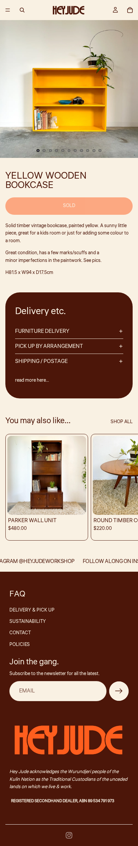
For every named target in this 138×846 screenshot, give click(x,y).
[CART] (130, 10)
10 (94, 151)
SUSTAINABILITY (27, 621)
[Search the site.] (22, 10)
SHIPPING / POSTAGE (41, 361)
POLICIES (19, 644)
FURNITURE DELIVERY (42, 331)
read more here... (32, 380)
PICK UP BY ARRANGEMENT (49, 346)
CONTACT (20, 633)
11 (100, 151)
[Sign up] (119, 691)
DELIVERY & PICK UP (32, 610)
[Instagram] (69, 835)
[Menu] (7, 10)
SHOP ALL (122, 421)
